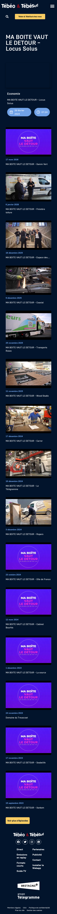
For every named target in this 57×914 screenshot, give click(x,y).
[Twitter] (25, 842)
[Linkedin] (38, 842)
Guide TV (21, 870)
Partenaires (38, 849)
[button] (52, 6)
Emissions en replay (22, 856)
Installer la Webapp (38, 866)
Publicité (37, 854)
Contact (36, 859)
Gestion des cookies (34, 910)
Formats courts (21, 864)
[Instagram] (31, 842)
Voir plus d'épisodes (17, 820)
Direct (20, 849)
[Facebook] (18, 842)
